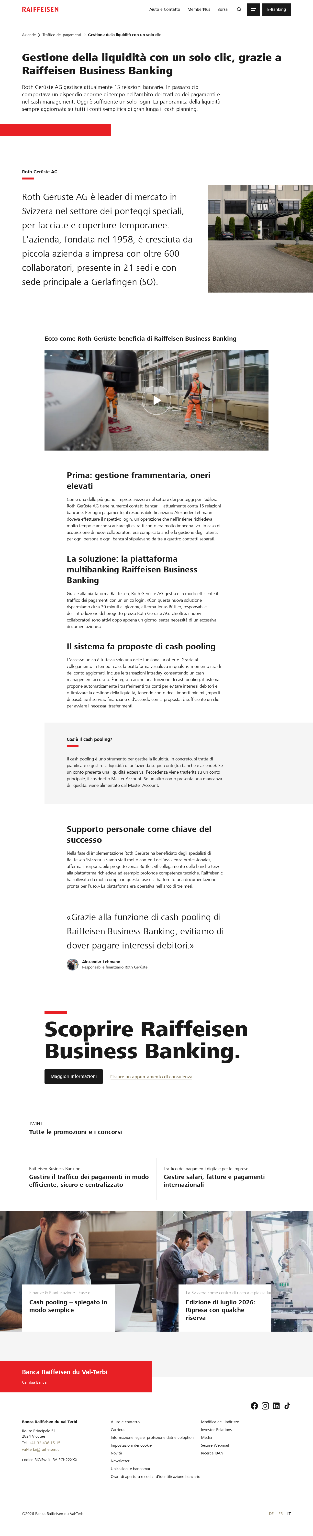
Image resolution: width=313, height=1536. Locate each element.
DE (271, 1513)
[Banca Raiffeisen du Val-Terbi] (40, 9)
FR (281, 1513)
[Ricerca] (239, 9)
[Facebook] (254, 1406)
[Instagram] (265, 1406)
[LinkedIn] (276, 1406)
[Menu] (253, 9)
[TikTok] (287, 1406)
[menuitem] (164, 9)
